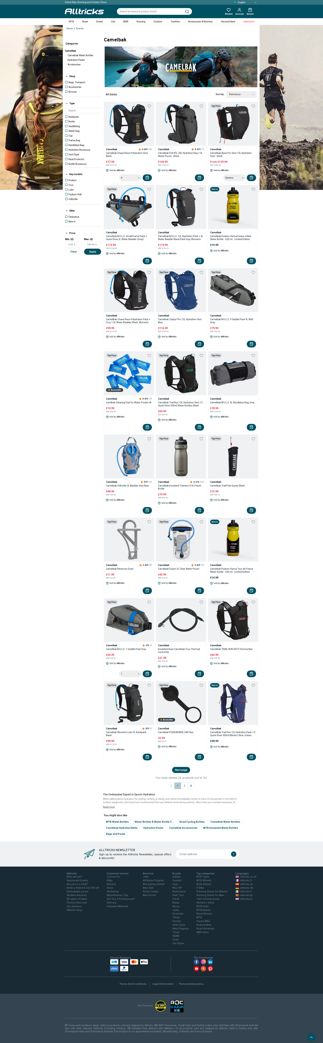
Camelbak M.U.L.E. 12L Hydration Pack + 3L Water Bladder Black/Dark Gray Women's (180, 238)
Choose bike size (77, 902)
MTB (71, 21)
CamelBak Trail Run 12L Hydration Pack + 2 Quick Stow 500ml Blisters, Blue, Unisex (232, 734)
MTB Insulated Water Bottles (220, 827)
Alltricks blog (74, 910)
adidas (176, 876)
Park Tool (178, 895)
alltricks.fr (246, 880)
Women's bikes (205, 902)
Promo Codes (150, 891)
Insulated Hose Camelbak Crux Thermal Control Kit (179, 650)
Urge (175, 884)
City (113, 21)
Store (110, 887)
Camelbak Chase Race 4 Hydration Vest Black (127, 154)
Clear (73, 251)
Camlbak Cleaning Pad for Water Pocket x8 (128, 402)
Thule (175, 932)
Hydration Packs (76, 60)
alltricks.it (246, 891)
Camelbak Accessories (183, 827)
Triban (176, 917)
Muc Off (177, 887)
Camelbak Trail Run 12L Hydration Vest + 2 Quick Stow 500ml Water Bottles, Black (180, 404)
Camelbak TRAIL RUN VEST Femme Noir (231, 649)
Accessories (74, 64)
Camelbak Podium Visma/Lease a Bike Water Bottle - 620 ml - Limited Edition (230, 238)
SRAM (175, 935)
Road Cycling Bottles (192, 821)
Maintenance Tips (117, 895)
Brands (80, 28)
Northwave (178, 891)
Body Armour (203, 884)
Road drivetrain (205, 928)
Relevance (235, 94)
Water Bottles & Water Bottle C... (154, 821)
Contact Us (113, 876)
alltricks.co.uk (248, 876)
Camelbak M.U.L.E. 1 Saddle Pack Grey (126, 649)
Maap (175, 902)
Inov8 (175, 898)
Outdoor (158, 21)
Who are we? (74, 876)
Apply (92, 251)
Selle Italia (178, 924)
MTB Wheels (203, 880)
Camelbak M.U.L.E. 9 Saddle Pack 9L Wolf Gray (231, 321)
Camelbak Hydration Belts (122, 827)
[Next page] (191, 786)
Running (141, 21)
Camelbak (70, 50)
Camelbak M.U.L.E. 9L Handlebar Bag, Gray (232, 402)
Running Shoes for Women (212, 891)
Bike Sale (148, 887)
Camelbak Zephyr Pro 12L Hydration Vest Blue (180, 321)
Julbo (175, 910)
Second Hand (228, 21)
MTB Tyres (202, 876)
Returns (111, 884)
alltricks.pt (246, 895)
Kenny (176, 906)
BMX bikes (202, 932)
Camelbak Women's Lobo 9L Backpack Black (126, 734)
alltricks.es (246, 884)
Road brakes (203, 924)
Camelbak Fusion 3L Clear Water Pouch (178, 568)
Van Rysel (178, 943)
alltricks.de (246, 887)
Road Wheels (204, 913)
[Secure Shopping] (129, 965)
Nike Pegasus (180, 928)
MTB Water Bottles (117, 821)
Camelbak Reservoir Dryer (120, 568)
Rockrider (178, 913)
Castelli (176, 880)
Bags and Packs (115, 833)
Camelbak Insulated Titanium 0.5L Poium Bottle (179, 487)
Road (85, 21)
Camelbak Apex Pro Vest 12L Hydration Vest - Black (231, 154)
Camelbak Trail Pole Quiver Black (227, 485)
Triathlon (175, 21)
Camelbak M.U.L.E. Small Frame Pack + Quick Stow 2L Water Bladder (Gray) (126, 238)
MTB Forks (202, 906)
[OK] (233, 854)
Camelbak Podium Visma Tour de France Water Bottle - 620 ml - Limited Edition (231, 570)
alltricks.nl (246, 898)
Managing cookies (154, 884)
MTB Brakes (203, 910)
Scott (175, 939)
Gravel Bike (203, 921)
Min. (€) (69, 239)
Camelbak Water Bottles (80, 55)
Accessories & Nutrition (200, 21)
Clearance (248, 21)
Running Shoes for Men (210, 895)
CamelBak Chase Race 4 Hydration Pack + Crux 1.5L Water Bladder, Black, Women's (128, 321)
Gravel (99, 21)
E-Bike (200, 887)
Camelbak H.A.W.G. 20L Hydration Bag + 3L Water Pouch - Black (180, 154)
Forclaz (176, 921)
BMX (125, 21)
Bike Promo (149, 895)
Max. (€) (88, 239)
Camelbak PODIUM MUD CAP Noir (175, 732)
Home (69, 28)
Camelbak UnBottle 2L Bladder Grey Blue (127, 485)
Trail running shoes (207, 898)
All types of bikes (77, 898)
